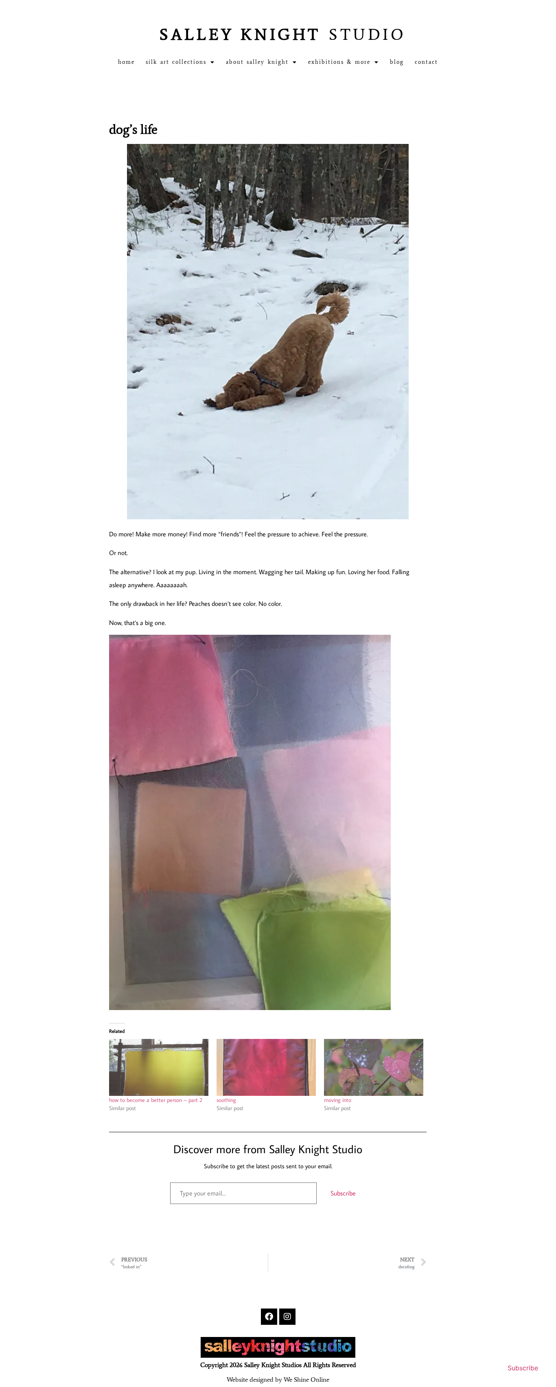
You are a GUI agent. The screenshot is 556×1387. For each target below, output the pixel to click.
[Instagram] (287, 1317)
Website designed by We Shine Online (278, 1379)
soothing (226, 1100)
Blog (397, 62)
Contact (426, 62)
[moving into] (373, 1067)
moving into (337, 1100)
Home (126, 62)
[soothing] (266, 1067)
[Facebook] (269, 1317)
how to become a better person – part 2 (155, 1100)
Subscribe (343, 1193)
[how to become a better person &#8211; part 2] (158, 1067)
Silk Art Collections (176, 62)
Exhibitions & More (339, 62)
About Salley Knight (257, 62)
